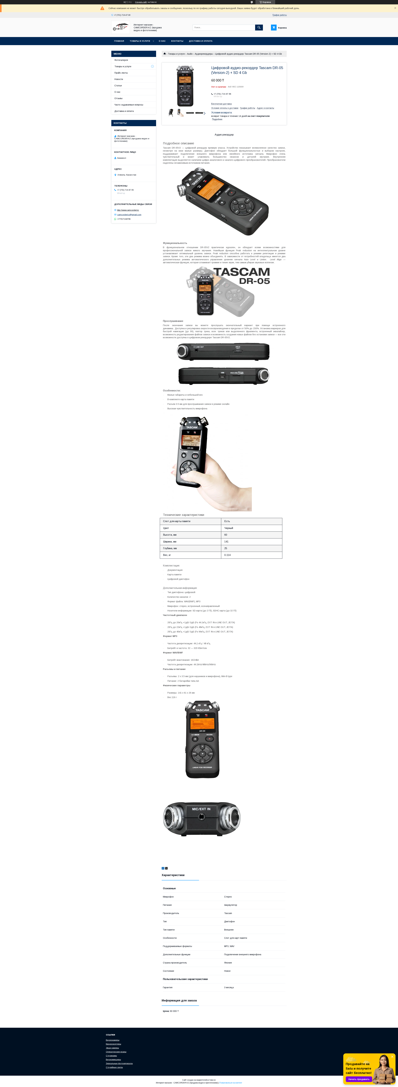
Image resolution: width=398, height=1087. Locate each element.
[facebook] (163, 868)
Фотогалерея (121, 60)
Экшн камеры (112, 1048)
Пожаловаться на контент (230, 1083)
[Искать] (259, 27)
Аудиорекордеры (204, 54)
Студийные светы (114, 1067)
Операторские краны (116, 1052)
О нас (162, 41)
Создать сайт (141, 2)
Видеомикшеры (113, 1059)
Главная (119, 41)
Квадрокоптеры (113, 1044)
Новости (118, 79)
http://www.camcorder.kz (128, 210)
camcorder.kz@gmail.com (129, 214)
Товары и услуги (140, 41)
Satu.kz (212, 1080)
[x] (166, 868)
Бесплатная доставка (221, 104)
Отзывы (118, 98)
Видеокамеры (112, 1040)
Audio (190, 54)
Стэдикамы (111, 1055)
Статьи (118, 85)
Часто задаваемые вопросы (128, 104)
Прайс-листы (121, 73)
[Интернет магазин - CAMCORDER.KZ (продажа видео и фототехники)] (120, 33)
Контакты (177, 41)
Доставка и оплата (200, 41)
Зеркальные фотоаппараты (119, 1063)
